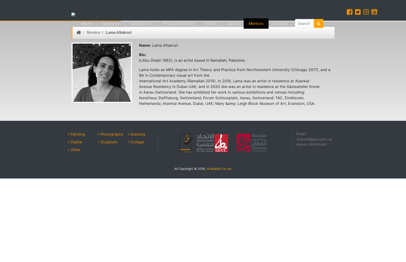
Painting (77, 134)
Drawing (137, 134)
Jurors (232, 23)
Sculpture (108, 142)
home (87, 23)
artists (211, 23)
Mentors (256, 23)
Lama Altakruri (119, 32)
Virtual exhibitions (178, 23)
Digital (75, 142)
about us (111, 23)
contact (281, 23)
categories (139, 23)
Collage (136, 142)
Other (74, 149)
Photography (111, 134)
